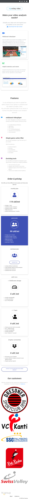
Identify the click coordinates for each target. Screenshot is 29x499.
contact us (23, 384)
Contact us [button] (17, 496)
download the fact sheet (15, 26)
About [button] (11, 496)
